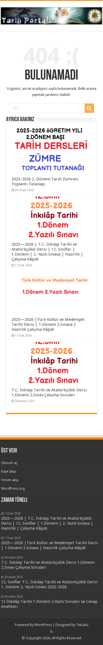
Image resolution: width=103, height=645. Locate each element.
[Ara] (89, 108)
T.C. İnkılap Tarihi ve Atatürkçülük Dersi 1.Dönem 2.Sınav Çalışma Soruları (49, 392)
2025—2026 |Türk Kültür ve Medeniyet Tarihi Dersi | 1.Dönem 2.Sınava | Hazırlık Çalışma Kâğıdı (48, 324)
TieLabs (82, 625)
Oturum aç (9, 463)
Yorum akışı (10, 480)
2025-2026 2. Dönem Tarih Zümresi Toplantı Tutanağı (45, 181)
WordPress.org (13, 488)
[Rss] (51, 631)
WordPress (43, 625)
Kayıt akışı (8, 471)
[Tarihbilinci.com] (51, 14)
